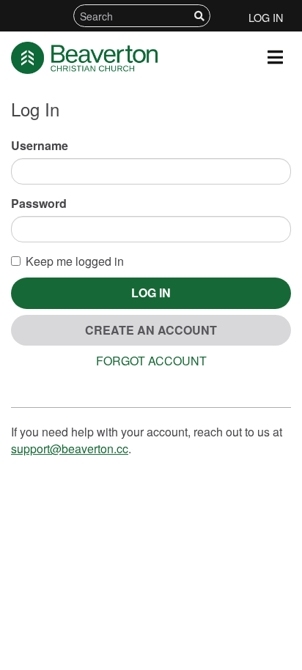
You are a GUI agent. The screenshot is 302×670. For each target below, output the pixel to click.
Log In (265, 17)
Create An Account (151, 329)
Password (39, 204)
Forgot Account (151, 360)
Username (39, 146)
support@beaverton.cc (69, 448)
